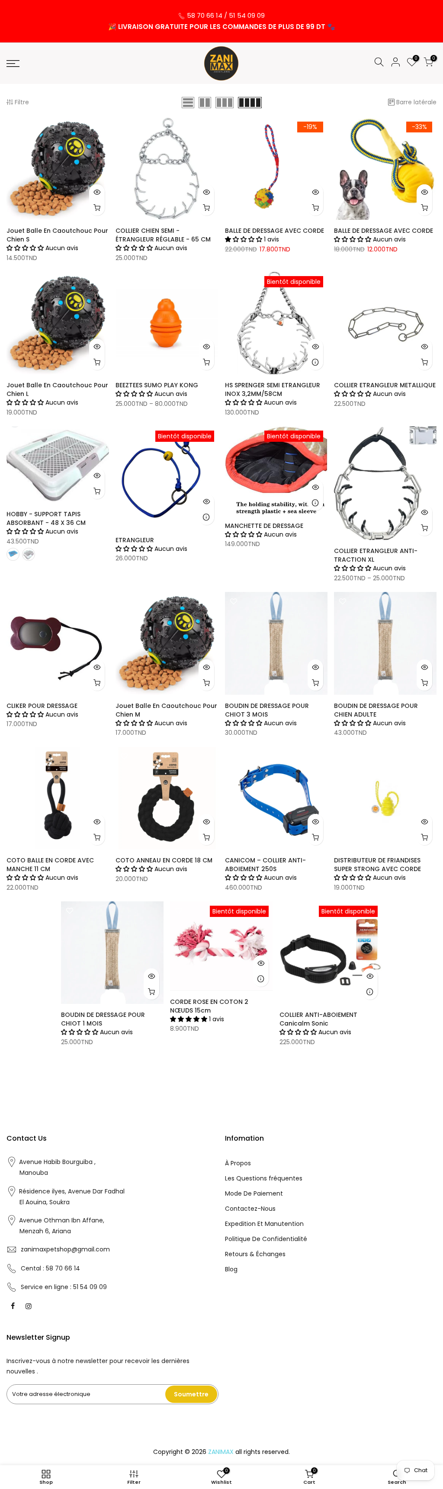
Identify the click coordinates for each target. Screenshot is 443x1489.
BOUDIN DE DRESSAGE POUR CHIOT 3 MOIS (267, 710)
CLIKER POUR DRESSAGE (41, 705)
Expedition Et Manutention (264, 1223)
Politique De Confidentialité (266, 1239)
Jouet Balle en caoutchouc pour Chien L (57, 389)
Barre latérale (416, 102)
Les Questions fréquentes (263, 1178)
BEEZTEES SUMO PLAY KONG (157, 385)
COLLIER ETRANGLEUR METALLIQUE (385, 385)
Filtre (22, 102)
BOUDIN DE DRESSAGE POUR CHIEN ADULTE (376, 710)
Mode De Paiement (254, 1193)
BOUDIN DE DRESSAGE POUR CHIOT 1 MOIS (103, 1019)
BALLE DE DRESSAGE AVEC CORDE (274, 230)
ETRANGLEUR (135, 540)
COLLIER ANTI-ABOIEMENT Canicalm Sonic (318, 1019)
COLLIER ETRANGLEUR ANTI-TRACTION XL (375, 555)
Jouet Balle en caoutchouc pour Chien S (57, 235)
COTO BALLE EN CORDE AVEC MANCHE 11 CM (50, 864)
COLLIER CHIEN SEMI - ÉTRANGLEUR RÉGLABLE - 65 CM (163, 235)
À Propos (238, 1163)
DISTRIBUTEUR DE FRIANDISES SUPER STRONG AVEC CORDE (377, 864)
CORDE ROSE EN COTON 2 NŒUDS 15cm (209, 1006)
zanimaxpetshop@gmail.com (65, 1249)
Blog (231, 1269)
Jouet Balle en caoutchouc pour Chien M (166, 710)
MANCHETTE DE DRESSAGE (264, 525)
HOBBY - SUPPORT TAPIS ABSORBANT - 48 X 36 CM (46, 518)
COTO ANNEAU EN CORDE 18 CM (164, 860)
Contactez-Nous (250, 1208)
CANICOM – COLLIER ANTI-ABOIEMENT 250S (265, 864)
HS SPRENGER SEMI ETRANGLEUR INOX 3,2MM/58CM (272, 389)
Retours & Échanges (255, 1254)
